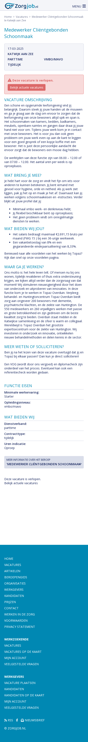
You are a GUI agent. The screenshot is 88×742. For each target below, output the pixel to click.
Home (8, 17)
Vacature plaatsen (19, 683)
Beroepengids (15, 577)
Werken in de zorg (19, 614)
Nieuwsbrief (34, 720)
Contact (11, 608)
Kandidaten (14, 596)
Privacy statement (19, 627)
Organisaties (15, 583)
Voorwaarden (16, 620)
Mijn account (15, 658)
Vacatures (22, 17)
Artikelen (12, 571)
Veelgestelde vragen (21, 664)
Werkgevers (13, 589)
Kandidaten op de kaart (24, 695)
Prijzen (10, 602)
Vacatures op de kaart (23, 652)
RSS (10, 720)
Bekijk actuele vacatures (26, 87)
